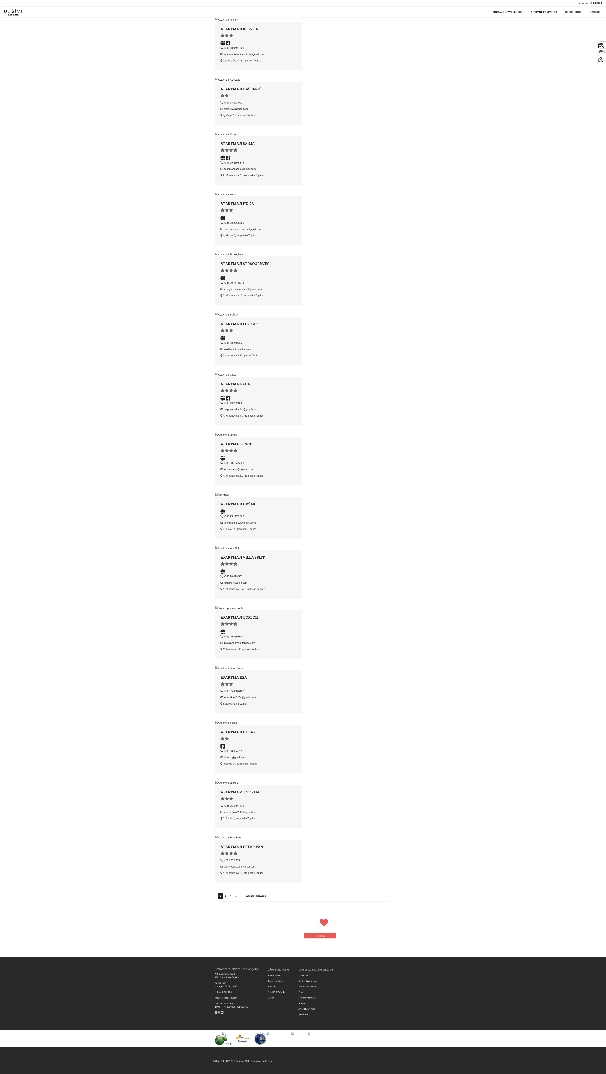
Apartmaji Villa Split (242, 557)
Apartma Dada (235, 384)
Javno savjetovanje (306, 1009)
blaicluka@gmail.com (236, 109)
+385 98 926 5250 (234, 222)
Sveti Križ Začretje (276, 992)
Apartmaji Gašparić (240, 89)
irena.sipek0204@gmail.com (240, 697)
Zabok (271, 998)
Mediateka (303, 1014)
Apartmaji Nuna (237, 203)
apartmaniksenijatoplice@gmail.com (244, 54)
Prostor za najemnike (307, 987)
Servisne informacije (307, 998)
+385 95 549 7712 (234, 805)
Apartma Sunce (236, 444)
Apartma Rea (233, 677)
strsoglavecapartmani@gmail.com (243, 289)
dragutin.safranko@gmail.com (240, 409)
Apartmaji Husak (238, 732)
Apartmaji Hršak (237, 504)
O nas (300, 992)
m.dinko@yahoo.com (235, 582)
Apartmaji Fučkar (239, 324)
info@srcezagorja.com (226, 997)
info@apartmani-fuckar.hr (238, 349)
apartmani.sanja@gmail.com (240, 169)
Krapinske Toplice (276, 981)
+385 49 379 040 (233, 636)
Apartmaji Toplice (239, 617)
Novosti (302, 1003)
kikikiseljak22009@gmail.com (240, 812)
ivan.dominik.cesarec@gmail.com (242, 229)
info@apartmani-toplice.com (239, 643)
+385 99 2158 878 (234, 162)
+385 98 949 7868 (234, 48)
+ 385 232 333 (232, 860)
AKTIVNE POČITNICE (544, 11)
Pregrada (272, 987)
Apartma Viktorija (239, 792)
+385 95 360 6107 (234, 691)
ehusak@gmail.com (235, 757)
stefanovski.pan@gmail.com (239, 866)
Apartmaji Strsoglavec (245, 263)
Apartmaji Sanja (237, 143)
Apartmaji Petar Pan (241, 846)
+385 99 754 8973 (234, 283)
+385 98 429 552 (233, 576)
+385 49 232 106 (584, 3)
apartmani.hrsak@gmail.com (240, 522)
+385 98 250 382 (233, 343)
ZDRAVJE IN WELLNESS (507, 11)
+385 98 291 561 (233, 102)
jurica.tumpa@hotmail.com (238, 469)
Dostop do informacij (307, 981)
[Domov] (13, 12)
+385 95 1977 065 (234, 516)
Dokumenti (303, 976)
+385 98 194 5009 (234, 463)
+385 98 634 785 (233, 751)
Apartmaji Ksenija (239, 29)
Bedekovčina (274, 976)
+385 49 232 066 (233, 403)
